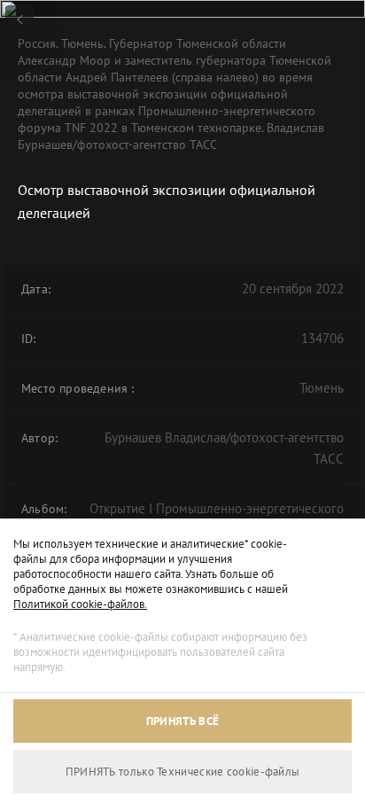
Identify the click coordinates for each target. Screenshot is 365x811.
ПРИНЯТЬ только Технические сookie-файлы (183, 771)
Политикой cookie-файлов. (80, 604)
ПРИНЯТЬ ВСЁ (182, 721)
